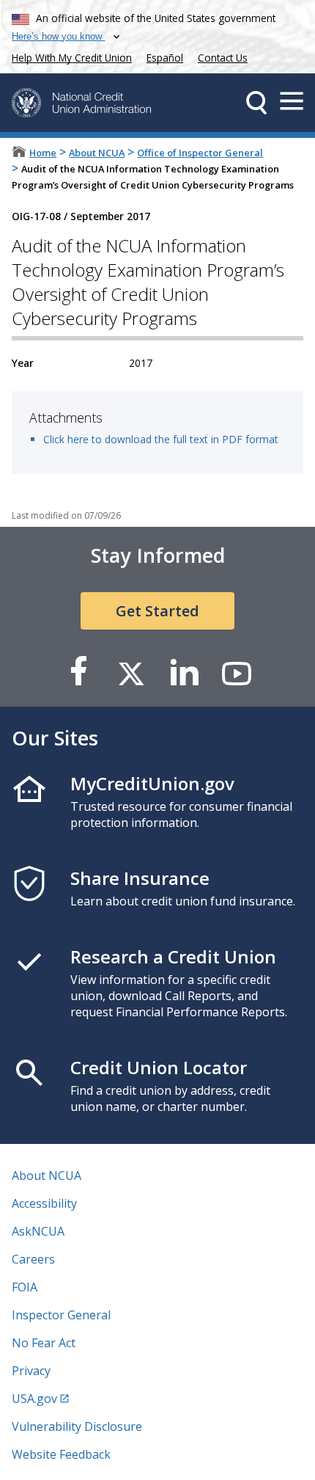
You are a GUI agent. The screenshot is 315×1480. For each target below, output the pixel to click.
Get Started (157, 611)
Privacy (31, 1371)
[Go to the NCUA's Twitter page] (131, 672)
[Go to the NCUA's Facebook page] (78, 672)
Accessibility (44, 1203)
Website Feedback (61, 1454)
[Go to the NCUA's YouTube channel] (236, 672)
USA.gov (34, 1398)
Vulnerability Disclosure (77, 1426)
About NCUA (97, 152)
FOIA (24, 1287)
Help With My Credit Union (69, 56)
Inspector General (61, 1315)
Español (165, 58)
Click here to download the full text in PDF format (160, 439)
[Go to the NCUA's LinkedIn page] (183, 672)
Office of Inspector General (200, 152)
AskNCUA (38, 1231)
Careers (33, 1259)
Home (42, 152)
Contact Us (223, 58)
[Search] (256, 102)
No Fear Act (43, 1343)
